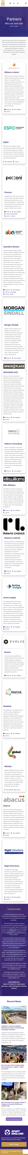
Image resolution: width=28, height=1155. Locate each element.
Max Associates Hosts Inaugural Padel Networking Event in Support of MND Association (12, 1066)
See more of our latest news (14, 1119)
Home (11, 26)
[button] (26, 3)
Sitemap (6, 1152)
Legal (2, 1152)
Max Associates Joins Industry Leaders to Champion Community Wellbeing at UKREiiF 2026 (13, 1104)
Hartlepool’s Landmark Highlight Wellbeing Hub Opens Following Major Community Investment (12, 1027)
